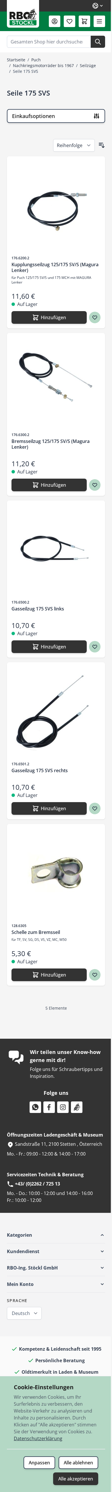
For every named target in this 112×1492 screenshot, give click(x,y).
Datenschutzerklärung (38, 1438)
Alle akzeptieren (75, 1479)
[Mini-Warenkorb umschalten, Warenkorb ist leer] (84, 21)
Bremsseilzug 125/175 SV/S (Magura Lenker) (50, 444)
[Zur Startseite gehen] (23, 14)
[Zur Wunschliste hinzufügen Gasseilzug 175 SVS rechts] (95, 808)
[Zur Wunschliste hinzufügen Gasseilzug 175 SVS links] (95, 646)
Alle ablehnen (78, 1462)
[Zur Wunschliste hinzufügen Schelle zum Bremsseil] (95, 975)
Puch (36, 59)
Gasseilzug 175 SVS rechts (39, 770)
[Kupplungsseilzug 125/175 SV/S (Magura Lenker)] (56, 205)
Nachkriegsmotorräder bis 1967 (43, 65)
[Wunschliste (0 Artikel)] (69, 21)
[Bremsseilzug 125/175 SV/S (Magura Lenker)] (56, 382)
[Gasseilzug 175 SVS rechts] (56, 711)
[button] (56, 1235)
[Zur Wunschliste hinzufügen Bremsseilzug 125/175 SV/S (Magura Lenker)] (95, 485)
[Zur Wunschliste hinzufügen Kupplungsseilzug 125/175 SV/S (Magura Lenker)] (95, 317)
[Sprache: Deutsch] (98, 5)
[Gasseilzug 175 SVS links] (56, 549)
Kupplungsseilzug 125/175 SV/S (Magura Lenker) (55, 267)
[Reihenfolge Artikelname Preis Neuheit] (74, 145)
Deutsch (21, 1313)
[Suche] (98, 42)
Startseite (16, 59)
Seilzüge (88, 65)
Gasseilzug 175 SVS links (37, 609)
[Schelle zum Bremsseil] (56, 873)
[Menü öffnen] (99, 21)
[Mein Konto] (54, 21)
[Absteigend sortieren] (101, 145)
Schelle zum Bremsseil (35, 932)
